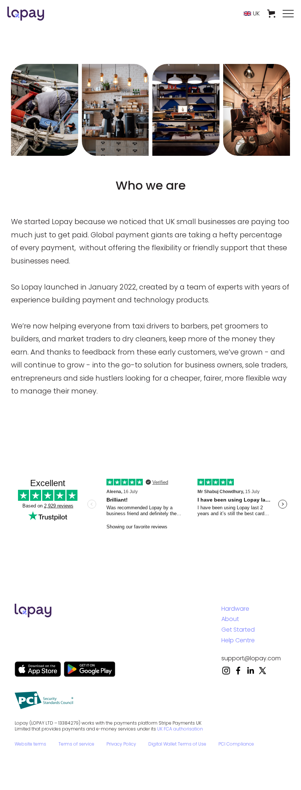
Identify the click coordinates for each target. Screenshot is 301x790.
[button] (252, 13)
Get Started (238, 629)
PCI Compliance (236, 744)
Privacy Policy (121, 744)
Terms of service (76, 744)
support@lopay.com (251, 658)
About (230, 619)
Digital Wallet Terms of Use (177, 744)
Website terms (30, 744)
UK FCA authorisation (180, 729)
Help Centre (238, 640)
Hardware (235, 608)
